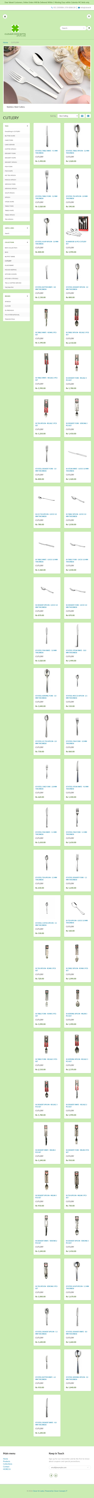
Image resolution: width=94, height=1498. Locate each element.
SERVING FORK (10, 184)
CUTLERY (8, 261)
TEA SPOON (9, 219)
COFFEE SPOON (10, 149)
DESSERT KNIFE (10, 158)
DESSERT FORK (10, 153)
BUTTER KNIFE (10, 136)
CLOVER (8, 306)
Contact (6, 1466)
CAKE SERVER (10, 144)
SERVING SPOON (11, 188)
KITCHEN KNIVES (11, 274)
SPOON (7, 197)
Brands (7, 296)
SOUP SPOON (10, 193)
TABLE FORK (9, 206)
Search (7, 233)
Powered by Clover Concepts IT (56, 1491)
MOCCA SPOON (10, 180)
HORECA (7, 1469)
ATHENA (8, 301)
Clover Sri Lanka (38, 1491)
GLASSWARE (9, 265)
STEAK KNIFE (9, 202)
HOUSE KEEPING (11, 270)
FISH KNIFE (9, 171)
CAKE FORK (9, 140)
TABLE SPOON (10, 215)
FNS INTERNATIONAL (12, 315)
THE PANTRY (9, 287)
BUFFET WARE (10, 256)
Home (5, 42)
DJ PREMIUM (9, 310)
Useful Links (9, 228)
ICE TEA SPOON (10, 175)
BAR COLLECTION (11, 248)
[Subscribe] (88, 1467)
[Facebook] (51, 1475)
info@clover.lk (86, 7)
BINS (6, 252)
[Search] (84, 28)
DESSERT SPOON (11, 162)
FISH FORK (8, 166)
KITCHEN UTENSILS (11, 278)
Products (6, 1461)
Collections (9, 242)
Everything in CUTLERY (12, 131)
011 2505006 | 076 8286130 (64, 7)
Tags (6, 126)
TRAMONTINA (10, 319)
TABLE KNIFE (9, 210)
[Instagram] (56, 1475)
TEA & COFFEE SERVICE (13, 283)
